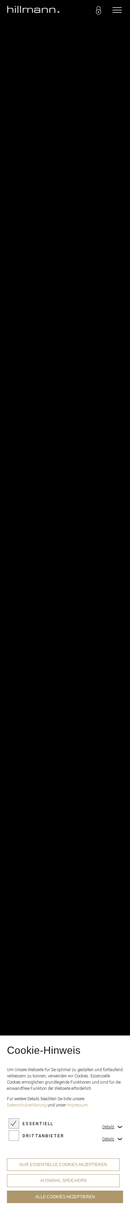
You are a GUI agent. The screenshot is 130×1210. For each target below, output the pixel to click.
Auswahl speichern (63, 1180)
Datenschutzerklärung (26, 1105)
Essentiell (38, 1123)
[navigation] (117, 10)
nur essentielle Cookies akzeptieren (63, 1164)
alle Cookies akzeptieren (65, 1196)
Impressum (77, 1105)
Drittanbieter (43, 1135)
